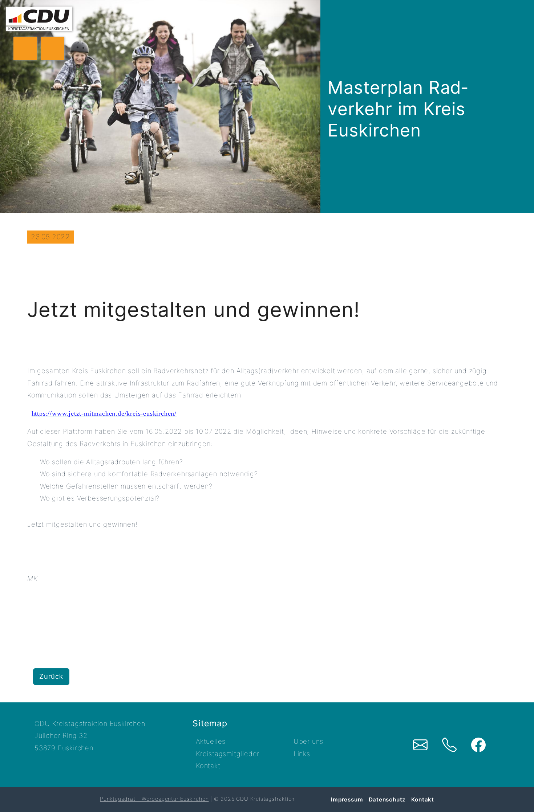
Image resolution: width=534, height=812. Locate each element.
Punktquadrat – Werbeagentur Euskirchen (154, 799)
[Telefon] (449, 745)
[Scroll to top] (518, 795)
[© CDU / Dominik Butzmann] (160, 106)
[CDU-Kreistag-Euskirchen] (39, 19)
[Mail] (420, 745)
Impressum (347, 799)
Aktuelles (211, 741)
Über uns (308, 741)
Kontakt (208, 766)
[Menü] (25, 48)
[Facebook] (478, 745)
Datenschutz (387, 799)
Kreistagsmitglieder (227, 754)
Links (302, 754)
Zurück (51, 676)
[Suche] (52, 48)
